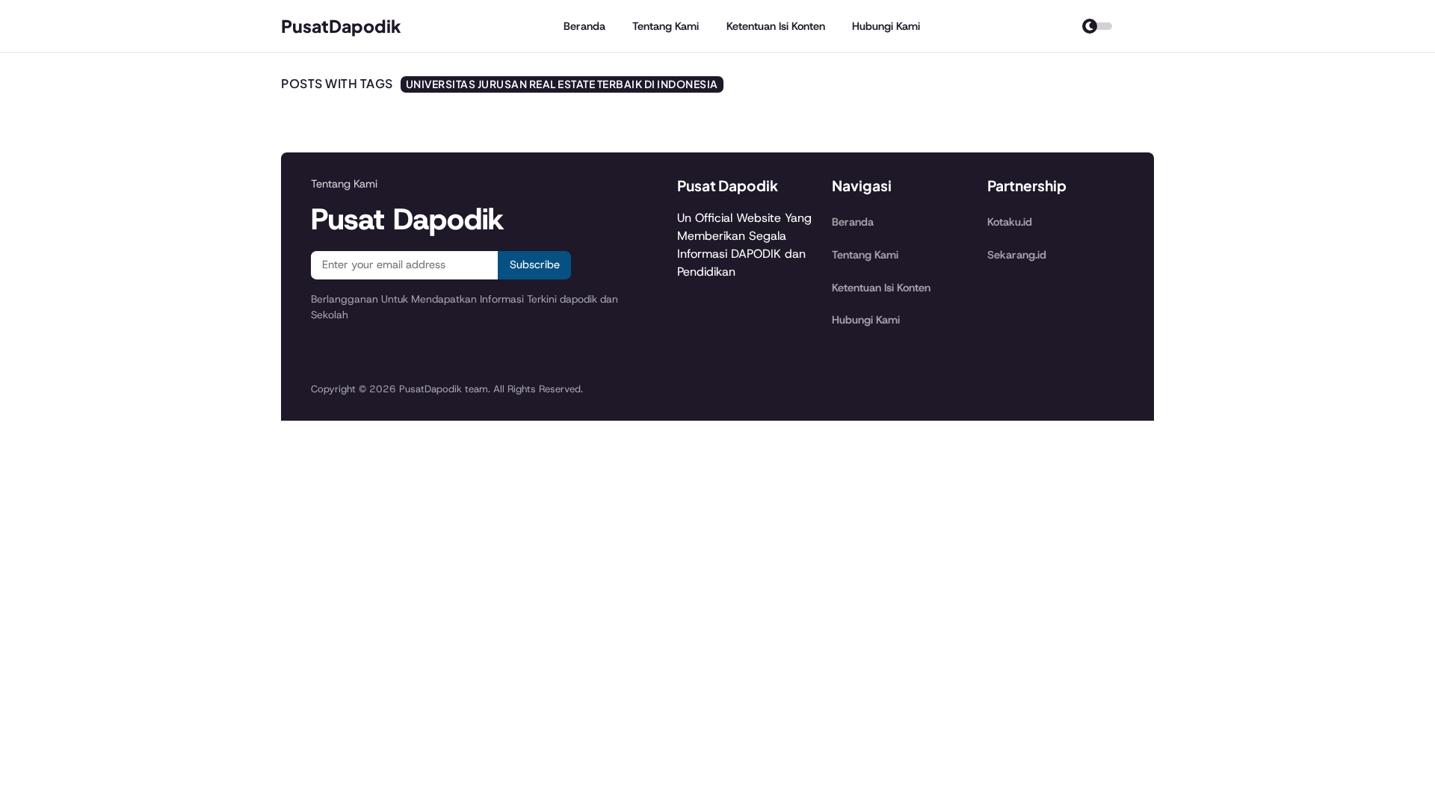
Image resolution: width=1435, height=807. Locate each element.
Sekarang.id (1016, 254)
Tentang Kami (665, 26)
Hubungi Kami (886, 26)
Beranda (584, 26)
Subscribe (535, 264)
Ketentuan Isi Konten (775, 26)
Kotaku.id (1009, 221)
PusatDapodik (341, 26)
